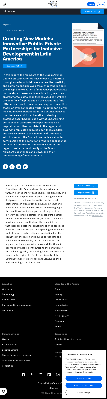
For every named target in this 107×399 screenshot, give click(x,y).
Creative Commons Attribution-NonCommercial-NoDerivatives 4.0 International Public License (89, 210)
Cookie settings (84, 392)
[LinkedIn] (18, 166)
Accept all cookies (83, 378)
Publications (9, 11)
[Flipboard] (25, 166)
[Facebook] (5, 166)
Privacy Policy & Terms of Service (53, 383)
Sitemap (53, 388)
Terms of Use (97, 216)
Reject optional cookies (83, 385)
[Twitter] (12, 166)
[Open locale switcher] (3, 391)
